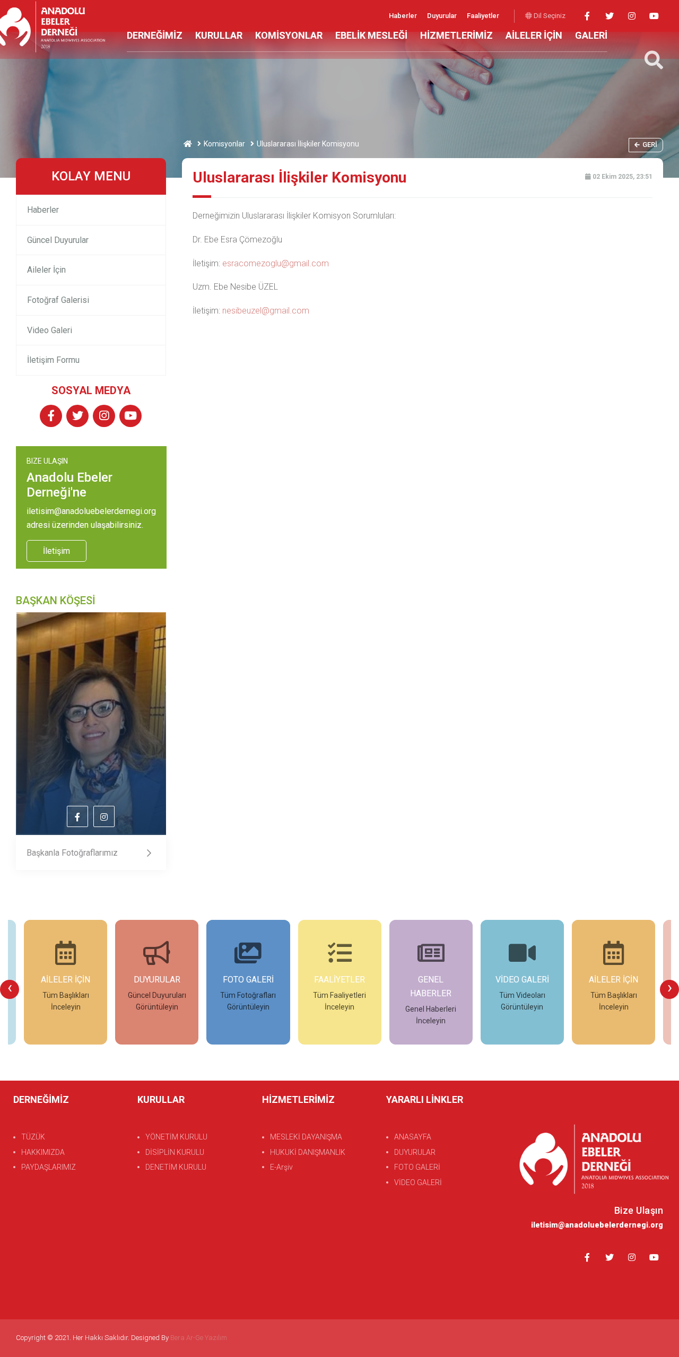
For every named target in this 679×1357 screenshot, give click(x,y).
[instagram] (631, 16)
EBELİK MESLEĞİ (371, 35)
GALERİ (591, 35)
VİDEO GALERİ (418, 1182)
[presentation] (9, 989)
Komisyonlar (224, 144)
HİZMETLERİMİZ (456, 35)
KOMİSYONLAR (289, 35)
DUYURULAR (415, 1152)
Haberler (404, 16)
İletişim (56, 551)
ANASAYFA (412, 1137)
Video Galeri (49, 330)
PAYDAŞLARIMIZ (48, 1167)
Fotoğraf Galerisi (58, 300)
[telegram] (609, 16)
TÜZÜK (33, 1137)
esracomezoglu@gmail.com (275, 263)
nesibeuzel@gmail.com (265, 311)
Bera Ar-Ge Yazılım (198, 1338)
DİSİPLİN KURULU (174, 1152)
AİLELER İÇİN (534, 35)
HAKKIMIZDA (43, 1152)
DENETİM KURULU (175, 1167)
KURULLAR (218, 35)
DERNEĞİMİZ (154, 35)
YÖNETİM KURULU (176, 1137)
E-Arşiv (281, 1167)
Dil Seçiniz (548, 16)
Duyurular (442, 16)
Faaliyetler (483, 16)
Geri (649, 145)
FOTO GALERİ (417, 1167)
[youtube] (654, 16)
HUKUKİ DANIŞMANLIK (307, 1152)
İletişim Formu (53, 360)
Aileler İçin (46, 270)
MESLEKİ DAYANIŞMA (306, 1137)
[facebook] (587, 16)
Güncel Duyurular (58, 240)
